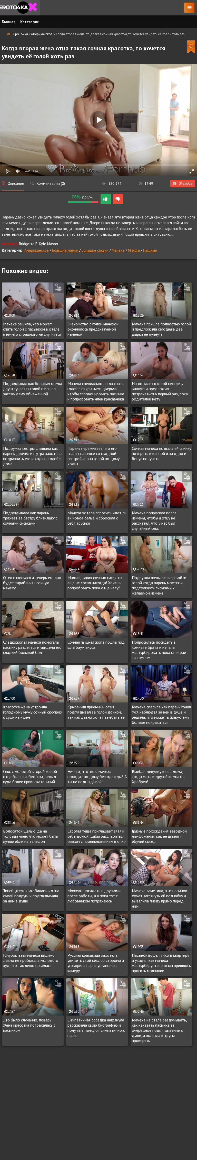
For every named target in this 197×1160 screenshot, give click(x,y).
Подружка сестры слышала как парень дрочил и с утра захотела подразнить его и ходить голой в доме (32, 456)
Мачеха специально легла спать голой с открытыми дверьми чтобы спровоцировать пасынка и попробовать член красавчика (95, 391)
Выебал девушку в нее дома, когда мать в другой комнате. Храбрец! (158, 776)
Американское (36, 250)
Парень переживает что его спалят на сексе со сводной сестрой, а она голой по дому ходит (93, 456)
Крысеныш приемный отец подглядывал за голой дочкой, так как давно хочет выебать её (96, 712)
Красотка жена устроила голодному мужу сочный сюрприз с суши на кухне (32, 712)
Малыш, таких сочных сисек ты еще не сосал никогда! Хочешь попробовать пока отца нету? (94, 582)
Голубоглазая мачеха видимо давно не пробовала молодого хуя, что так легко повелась (30, 960)
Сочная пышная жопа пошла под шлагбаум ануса (96, 645)
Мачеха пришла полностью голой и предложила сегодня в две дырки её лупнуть (161, 329)
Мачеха (118, 250)
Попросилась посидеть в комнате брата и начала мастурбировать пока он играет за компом (160, 650)
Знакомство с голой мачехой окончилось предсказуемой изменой (93, 329)
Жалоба (185, 183)
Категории (30, 21)
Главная (8, 21)
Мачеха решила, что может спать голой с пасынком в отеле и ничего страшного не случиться (32, 329)
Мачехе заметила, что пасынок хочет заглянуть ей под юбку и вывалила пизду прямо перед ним (159, 898)
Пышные (150, 250)
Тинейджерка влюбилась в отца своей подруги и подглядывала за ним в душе (31, 895)
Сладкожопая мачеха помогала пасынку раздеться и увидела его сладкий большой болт (32, 647)
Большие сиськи (95, 250)
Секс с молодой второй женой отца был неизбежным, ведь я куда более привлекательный (30, 776)
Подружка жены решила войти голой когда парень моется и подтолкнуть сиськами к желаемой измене (159, 585)
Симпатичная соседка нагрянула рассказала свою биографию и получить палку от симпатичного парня (96, 1027)
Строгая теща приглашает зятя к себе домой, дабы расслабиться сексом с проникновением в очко (96, 836)
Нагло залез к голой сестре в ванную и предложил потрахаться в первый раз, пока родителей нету (160, 391)
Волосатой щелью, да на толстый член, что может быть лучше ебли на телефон (30, 836)
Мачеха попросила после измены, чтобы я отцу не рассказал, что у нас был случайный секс (154, 520)
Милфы (134, 250)
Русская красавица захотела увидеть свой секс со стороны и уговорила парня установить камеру (95, 963)
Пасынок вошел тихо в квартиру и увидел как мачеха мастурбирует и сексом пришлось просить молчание (161, 963)
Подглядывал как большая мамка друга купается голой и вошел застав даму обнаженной (32, 388)
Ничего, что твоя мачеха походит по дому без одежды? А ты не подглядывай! (97, 776)
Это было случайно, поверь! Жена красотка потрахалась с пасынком (29, 1025)
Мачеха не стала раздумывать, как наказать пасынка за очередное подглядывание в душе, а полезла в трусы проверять (159, 1030)
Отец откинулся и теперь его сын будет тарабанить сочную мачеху (32, 582)
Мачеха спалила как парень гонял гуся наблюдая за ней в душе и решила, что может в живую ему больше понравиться (161, 714)
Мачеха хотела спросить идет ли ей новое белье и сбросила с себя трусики (96, 518)
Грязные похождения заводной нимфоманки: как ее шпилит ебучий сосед (159, 836)
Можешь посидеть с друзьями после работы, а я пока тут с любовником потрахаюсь (94, 895)
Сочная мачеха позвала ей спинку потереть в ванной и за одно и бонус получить (161, 453)
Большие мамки (65, 250)
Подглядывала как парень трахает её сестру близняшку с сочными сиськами (30, 518)
